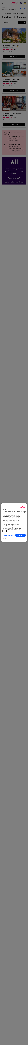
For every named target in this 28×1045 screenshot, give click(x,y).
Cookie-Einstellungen (8, 535)
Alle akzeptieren (20, 535)
